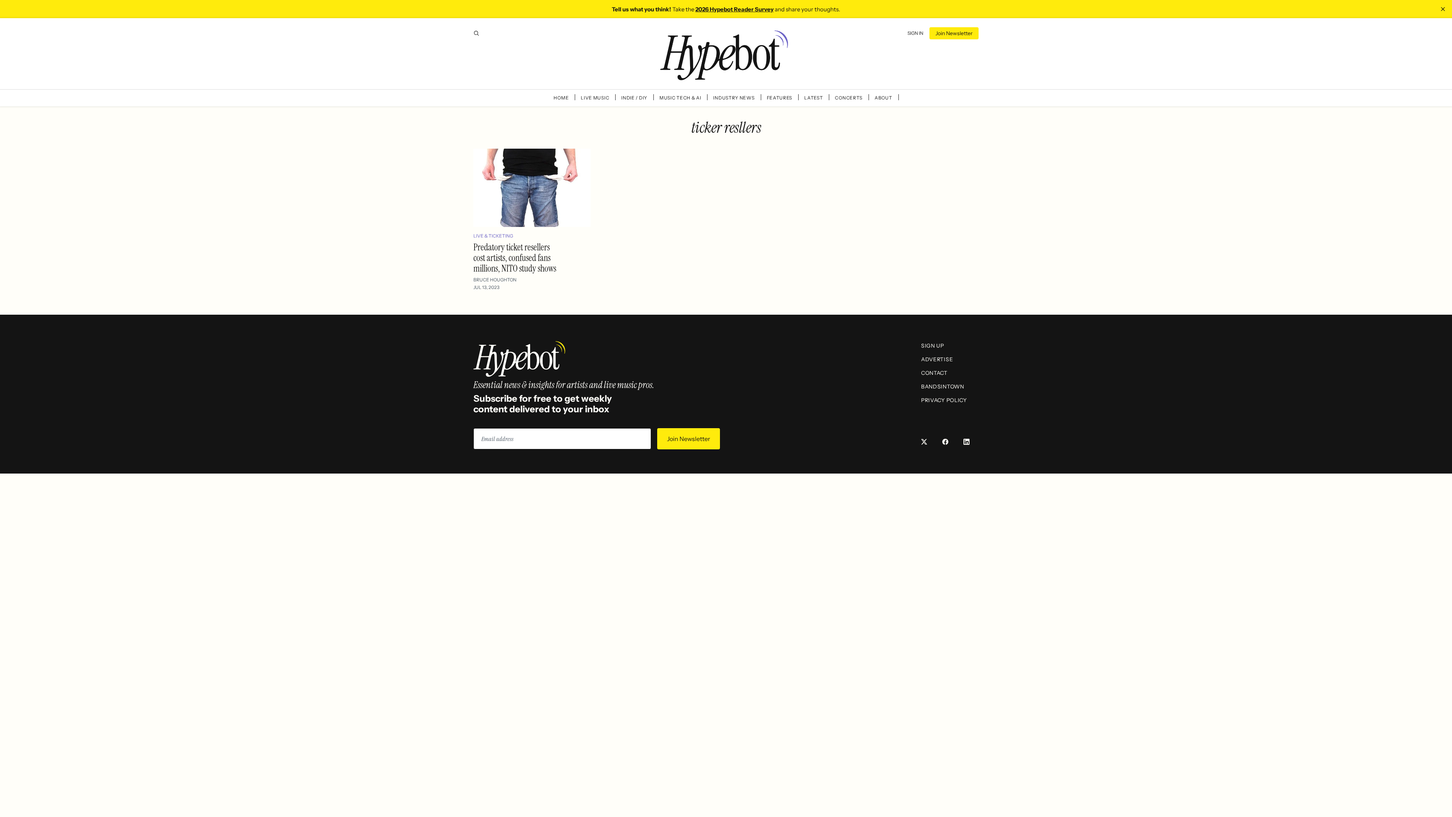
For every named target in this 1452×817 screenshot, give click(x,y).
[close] (1443, 9)
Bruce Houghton (495, 280)
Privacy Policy (944, 400)
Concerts (849, 98)
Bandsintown (942, 386)
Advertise (937, 359)
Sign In (915, 33)
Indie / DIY (634, 98)
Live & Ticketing (493, 236)
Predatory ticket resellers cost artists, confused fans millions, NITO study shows (514, 257)
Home (561, 98)
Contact (934, 373)
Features (780, 98)
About (883, 98)
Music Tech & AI (680, 98)
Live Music (595, 98)
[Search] (476, 33)
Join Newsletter (954, 33)
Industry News (733, 98)
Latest (813, 98)
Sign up (932, 345)
